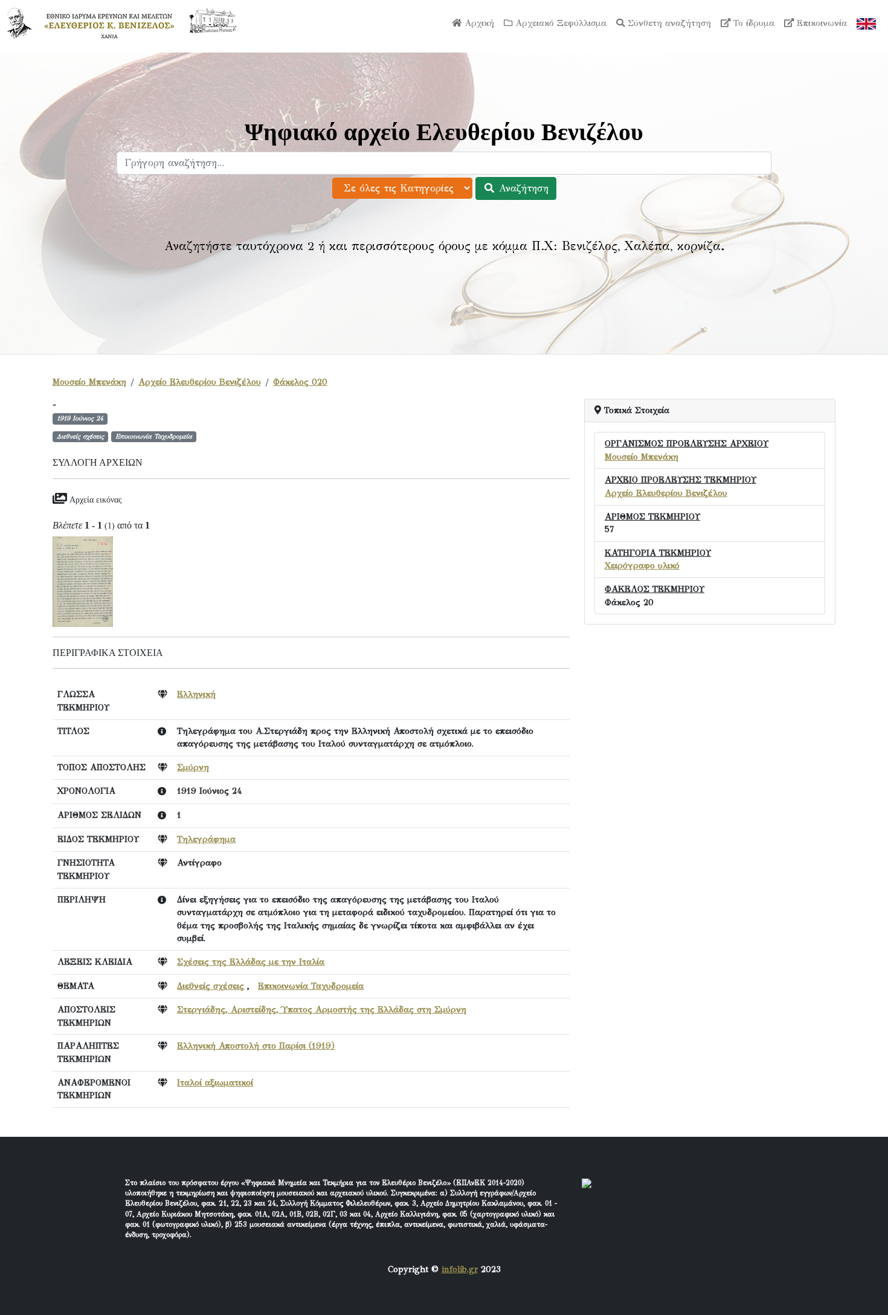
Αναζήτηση (522, 188)
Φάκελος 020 (300, 381)
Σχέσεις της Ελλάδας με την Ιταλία (250, 961)
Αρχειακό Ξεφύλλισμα (559, 23)
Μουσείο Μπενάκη (89, 381)
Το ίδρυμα (752, 23)
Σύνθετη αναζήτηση (668, 23)
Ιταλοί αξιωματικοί (215, 1082)
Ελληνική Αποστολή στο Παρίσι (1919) (256, 1045)
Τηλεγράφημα (206, 839)
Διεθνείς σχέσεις (210, 985)
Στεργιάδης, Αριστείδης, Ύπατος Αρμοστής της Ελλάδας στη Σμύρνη (321, 1009)
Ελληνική (196, 694)
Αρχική (478, 23)
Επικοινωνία (820, 23)
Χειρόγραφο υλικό (642, 565)
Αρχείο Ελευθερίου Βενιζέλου (199, 381)
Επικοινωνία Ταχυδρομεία (311, 985)
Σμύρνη (193, 767)
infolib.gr (460, 1269)
